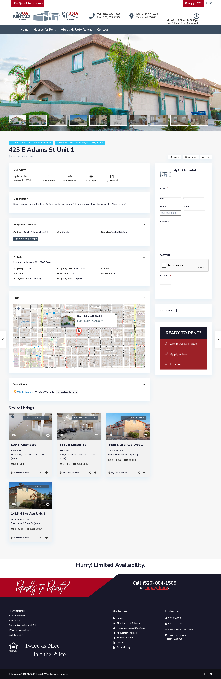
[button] (5, 82)
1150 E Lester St (73, 445)
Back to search (168, 310)
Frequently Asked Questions (131, 628)
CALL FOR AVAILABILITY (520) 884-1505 (31, 142)
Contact (102, 30)
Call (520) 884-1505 (184, 344)
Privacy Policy (123, 647)
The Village (79, 142)
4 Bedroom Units (65, 142)
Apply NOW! (194, 3)
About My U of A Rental (128, 623)
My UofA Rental (22, 472)
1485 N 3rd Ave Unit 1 (125, 445)
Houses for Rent (45, 30)
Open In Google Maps (25, 238)
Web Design (50, 674)
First (162, 199)
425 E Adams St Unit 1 (89, 316)
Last (185, 199)
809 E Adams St (23, 445)
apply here (156, 588)
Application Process (127, 632)
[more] (14, 458)
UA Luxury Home (94, 142)
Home (24, 30)
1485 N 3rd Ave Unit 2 (28, 513)
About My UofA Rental (76, 30)
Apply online (178, 354)
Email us (175, 364)
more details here (67, 392)
